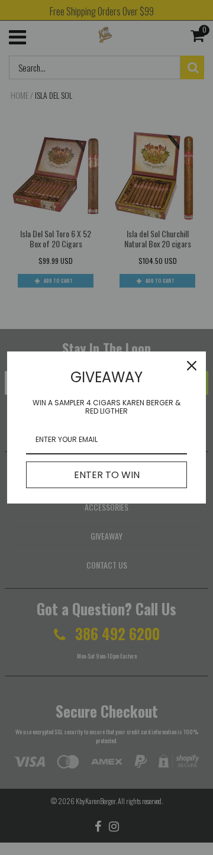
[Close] (192, 365)
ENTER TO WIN (107, 475)
